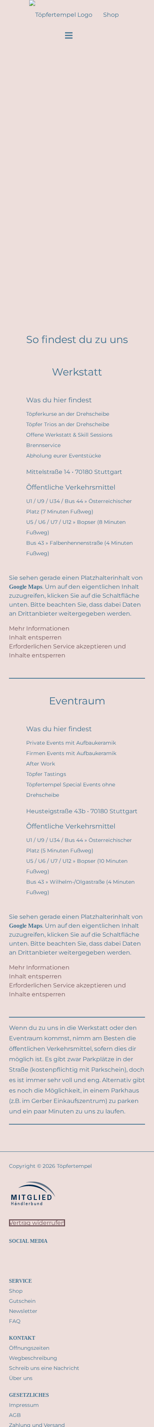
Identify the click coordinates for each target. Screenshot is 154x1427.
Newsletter (23, 1311)
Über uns (21, 1378)
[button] (21, 15)
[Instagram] (10, 1257)
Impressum (24, 1405)
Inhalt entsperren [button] (35, 637)
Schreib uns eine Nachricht (44, 1368)
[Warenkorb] (127, 15)
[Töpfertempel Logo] (60, 15)
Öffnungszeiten (29, 1348)
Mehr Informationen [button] (39, 628)
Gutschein (22, 1301)
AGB (15, 1415)
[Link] (146, 14)
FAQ (15, 1321)
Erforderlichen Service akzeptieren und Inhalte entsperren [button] (67, 651)
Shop (15, 1291)
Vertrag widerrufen (37, 1222)
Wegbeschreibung (33, 1358)
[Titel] (29, 1257)
